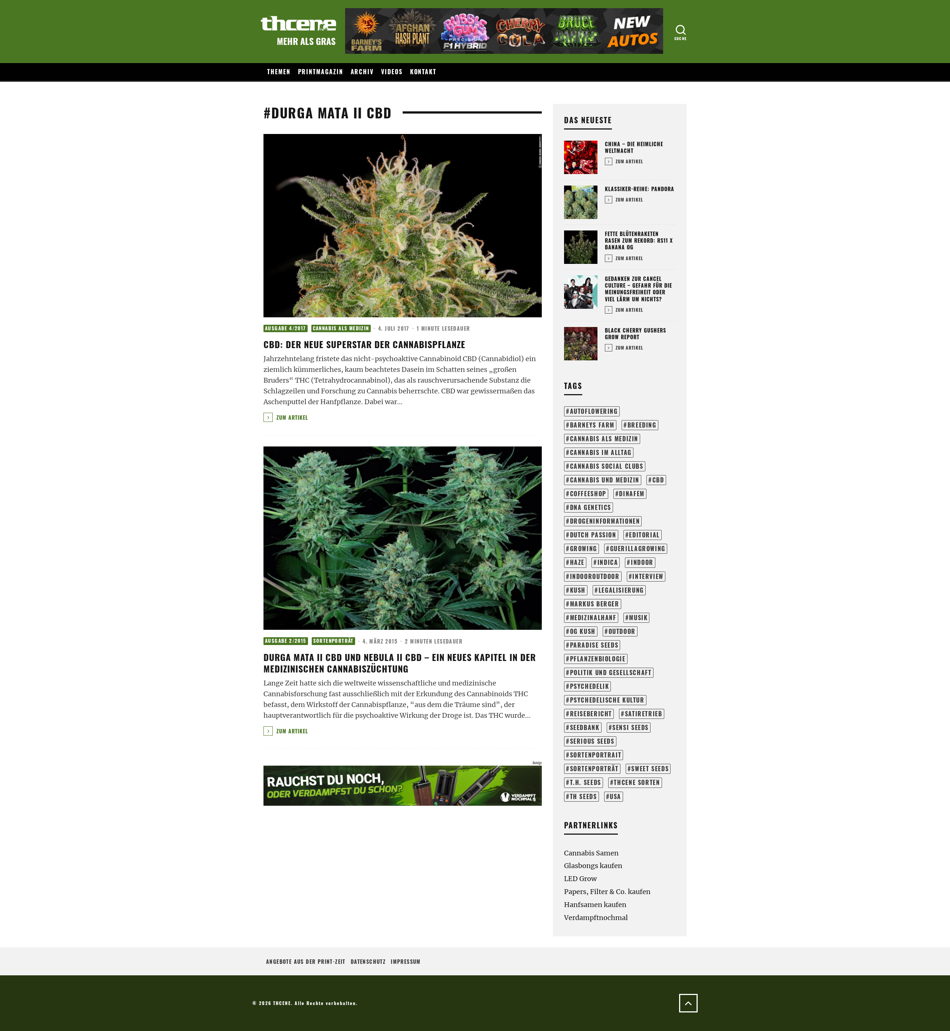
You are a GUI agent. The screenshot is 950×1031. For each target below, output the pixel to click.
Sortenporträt (333, 640)
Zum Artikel (291, 417)
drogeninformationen (605, 521)
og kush (583, 631)
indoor (642, 562)
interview (648, 576)
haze (577, 562)
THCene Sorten (637, 782)
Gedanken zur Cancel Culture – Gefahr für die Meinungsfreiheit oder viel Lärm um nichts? (638, 289)
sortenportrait (596, 754)
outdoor (622, 631)
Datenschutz (368, 961)
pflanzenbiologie (598, 658)
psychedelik (589, 686)
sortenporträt (594, 768)
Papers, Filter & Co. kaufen (607, 891)
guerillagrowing (637, 548)
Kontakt (423, 71)
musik (638, 617)
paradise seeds (594, 645)
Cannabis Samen (591, 853)
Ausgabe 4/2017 (285, 328)
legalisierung (621, 590)
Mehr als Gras (306, 41)
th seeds (583, 796)
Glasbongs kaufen (593, 865)
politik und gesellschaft (611, 672)
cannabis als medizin (604, 438)
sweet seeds (650, 768)
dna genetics (590, 507)
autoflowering (594, 411)
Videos (392, 71)
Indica (607, 562)
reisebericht (591, 713)
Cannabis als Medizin (341, 328)
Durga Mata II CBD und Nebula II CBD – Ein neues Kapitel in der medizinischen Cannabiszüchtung (399, 662)
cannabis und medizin (604, 479)
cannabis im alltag (601, 452)
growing (583, 548)
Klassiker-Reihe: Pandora (639, 189)
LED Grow (580, 878)
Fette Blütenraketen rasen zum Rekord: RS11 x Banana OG (639, 240)
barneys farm (592, 424)
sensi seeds (630, 727)
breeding (642, 424)
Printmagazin (320, 71)
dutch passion (593, 534)
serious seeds (592, 741)
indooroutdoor (595, 576)
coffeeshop (588, 493)
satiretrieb (643, 713)
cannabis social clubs (606, 466)
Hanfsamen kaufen (595, 904)
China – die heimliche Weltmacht (634, 147)
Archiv (362, 71)
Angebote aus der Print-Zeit (305, 961)
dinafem (631, 493)
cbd (658, 479)
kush (578, 590)
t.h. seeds (585, 782)
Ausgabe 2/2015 (286, 640)
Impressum (406, 961)
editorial (644, 534)
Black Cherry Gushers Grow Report (635, 333)
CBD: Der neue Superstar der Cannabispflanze (364, 344)
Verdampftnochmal (596, 917)
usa (615, 796)
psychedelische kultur (607, 699)
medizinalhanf (593, 617)
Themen (279, 71)
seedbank (585, 727)
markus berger (594, 603)
